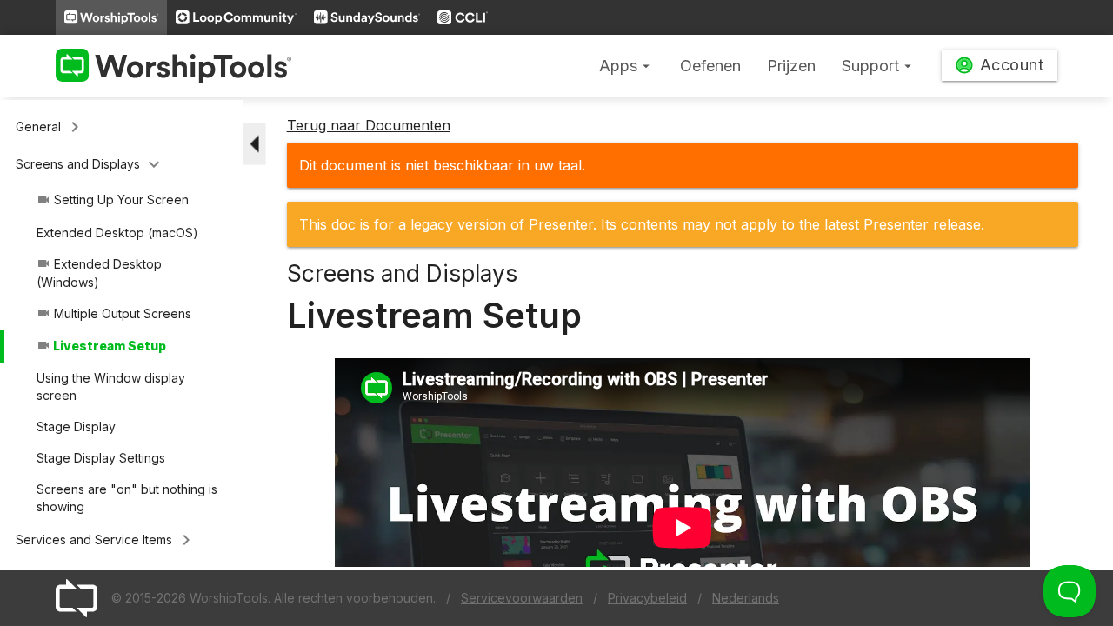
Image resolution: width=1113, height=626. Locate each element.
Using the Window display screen (111, 386)
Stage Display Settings (101, 457)
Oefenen (710, 66)
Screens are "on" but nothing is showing (127, 498)
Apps (626, 66)
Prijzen (791, 66)
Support (879, 66)
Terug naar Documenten (368, 125)
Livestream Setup (101, 345)
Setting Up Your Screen (113, 199)
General (50, 127)
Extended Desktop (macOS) (117, 232)
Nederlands (745, 597)
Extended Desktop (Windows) (99, 273)
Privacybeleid (647, 597)
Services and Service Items (106, 539)
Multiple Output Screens (114, 313)
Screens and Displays (90, 164)
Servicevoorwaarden (522, 597)
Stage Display (76, 426)
